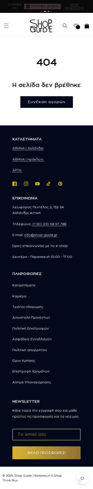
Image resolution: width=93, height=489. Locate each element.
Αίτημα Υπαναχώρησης (31, 382)
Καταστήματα (23, 285)
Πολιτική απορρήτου (29, 350)
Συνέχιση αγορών (46, 102)
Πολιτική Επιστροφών (30, 328)
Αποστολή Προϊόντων (31, 317)
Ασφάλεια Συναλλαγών (32, 339)
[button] (6, 25)
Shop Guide (23, 475)
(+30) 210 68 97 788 (48, 224)
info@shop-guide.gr (41, 235)
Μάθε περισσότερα (74, 6)
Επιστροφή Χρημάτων (31, 371)
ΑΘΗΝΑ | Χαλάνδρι (28, 148)
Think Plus (10, 480)
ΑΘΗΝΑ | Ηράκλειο (28, 159)
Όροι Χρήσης (23, 360)
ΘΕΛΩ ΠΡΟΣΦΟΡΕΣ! (47, 453)
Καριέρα (19, 296)
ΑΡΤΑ (17, 170)
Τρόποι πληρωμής (27, 306)
